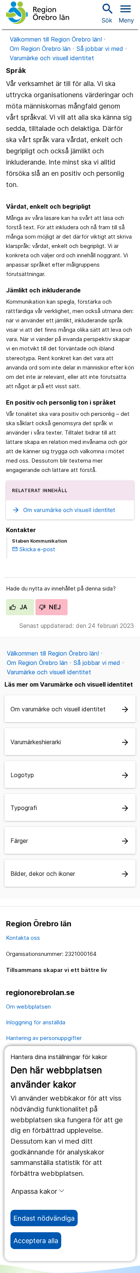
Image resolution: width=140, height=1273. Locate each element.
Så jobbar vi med (100, 48)
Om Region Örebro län (40, 48)
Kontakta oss (23, 937)
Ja (23, 607)
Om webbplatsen (28, 1006)
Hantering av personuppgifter (44, 1038)
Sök (107, 13)
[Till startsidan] (37, 12)
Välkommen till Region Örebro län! (56, 39)
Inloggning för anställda (35, 1022)
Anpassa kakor (34, 1191)
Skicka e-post (33, 549)
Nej (54, 607)
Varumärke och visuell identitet (52, 58)
